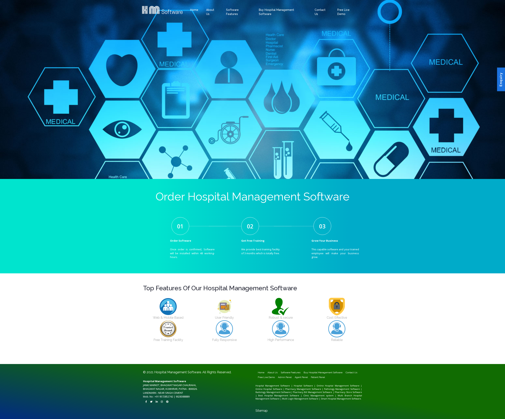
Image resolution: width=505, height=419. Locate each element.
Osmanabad (225, 353)
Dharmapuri (278, 361)
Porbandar (323, 356)
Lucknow (297, 357)
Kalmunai (164, 363)
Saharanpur (336, 357)
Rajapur (154, 355)
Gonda (260, 357)
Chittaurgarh (150, 361)
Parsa (317, 355)
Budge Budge (189, 358)
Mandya (327, 353)
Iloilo (282, 362)
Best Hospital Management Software (278, 395)
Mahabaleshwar (200, 353)
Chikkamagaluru (293, 353)
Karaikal (278, 360)
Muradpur (160, 356)
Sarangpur (147, 360)
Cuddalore (274, 361)
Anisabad (270, 354)
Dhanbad (151, 357)
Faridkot (302, 360)
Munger (202, 354)
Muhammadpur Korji (336, 355)
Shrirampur (298, 358)
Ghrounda (248, 354)
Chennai (261, 361)
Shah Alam (298, 363)
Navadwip (274, 358)
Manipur (176, 360)
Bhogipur (298, 355)
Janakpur (234, 363)
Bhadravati (286, 353)
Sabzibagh (224, 355)
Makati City (255, 362)
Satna (150, 360)
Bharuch (267, 356)
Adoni (321, 358)
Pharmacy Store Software (348, 392)
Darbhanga (171, 354)
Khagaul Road (189, 355)
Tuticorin (144, 362)
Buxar (165, 354)
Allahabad (190, 357)
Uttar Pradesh (182, 357)
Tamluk (306, 358)
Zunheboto (216, 360)
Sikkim (234, 361)
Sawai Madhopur (216, 361)
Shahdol (158, 360)
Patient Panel (318, 377)
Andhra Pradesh (317, 358)
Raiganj (286, 358)
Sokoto (341, 362)
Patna (208, 354)
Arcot (254, 361)
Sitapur (347, 357)
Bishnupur (185, 358)
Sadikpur (347, 355)
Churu (154, 361)
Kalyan (191, 353)
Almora (199, 362)
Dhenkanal (245, 360)
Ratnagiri (238, 353)
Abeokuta (335, 362)
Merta (198, 361)
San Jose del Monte (287, 362)
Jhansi (281, 357)
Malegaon (205, 353)
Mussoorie (210, 362)
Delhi (350, 356)
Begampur (350, 355)
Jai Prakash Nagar (267, 355)
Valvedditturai (183, 363)
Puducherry (274, 360)
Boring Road (227, 354)
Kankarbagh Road (347, 354)
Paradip (257, 360)
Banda (209, 357)
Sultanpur (350, 357)
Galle (168, 363)
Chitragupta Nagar (155, 356)
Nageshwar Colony (213, 354)
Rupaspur (157, 355)
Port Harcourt (311, 362)
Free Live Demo (266, 377)
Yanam (287, 360)
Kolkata (255, 358)
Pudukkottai (330, 361)
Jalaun (275, 357)
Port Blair (312, 358)
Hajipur (185, 354)
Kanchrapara (244, 358)
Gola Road (211, 355)
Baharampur (155, 358)
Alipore (144, 358)
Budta (228, 362)
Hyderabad (161, 362)
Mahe (281, 360)
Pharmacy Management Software (303, 388)
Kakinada (351, 358)
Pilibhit (326, 357)
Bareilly (216, 357)
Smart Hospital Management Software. (341, 398)
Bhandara (165, 353)
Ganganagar (165, 361)
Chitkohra (163, 356)
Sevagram (247, 353)
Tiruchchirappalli (352, 361)
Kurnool (355, 358)
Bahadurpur (171, 356)
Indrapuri (295, 355)
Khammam (169, 362)
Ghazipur (256, 357)
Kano (302, 362)
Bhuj (273, 356)
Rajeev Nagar (324, 355)
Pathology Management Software (342, 388)
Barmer (351, 360)
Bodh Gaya (162, 354)
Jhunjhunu (186, 361)
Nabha (327, 360)
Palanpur (318, 356)
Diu (348, 356)
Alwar (347, 360)
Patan (321, 356)
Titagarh (309, 358)
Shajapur (161, 360)
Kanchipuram (288, 361)
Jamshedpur (164, 357)
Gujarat (257, 356)
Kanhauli (314, 355)
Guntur (345, 358)
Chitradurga (298, 353)
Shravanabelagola (346, 353)
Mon (208, 360)
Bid (171, 353)
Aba (324, 362)
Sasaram (248, 356)
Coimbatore (270, 361)
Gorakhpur (263, 357)
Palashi (278, 358)
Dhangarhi (238, 363)
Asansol (151, 358)
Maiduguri (318, 362)
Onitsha (343, 362)
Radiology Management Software (273, 392)
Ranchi (174, 357)
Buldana (174, 353)
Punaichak (278, 354)
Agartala (192, 362)
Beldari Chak (357, 355)
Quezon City (224, 362)
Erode (285, 361)
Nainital (213, 362)
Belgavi (283, 353)
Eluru (343, 358)
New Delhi (353, 356)
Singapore (264, 363)
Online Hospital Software (268, 388)
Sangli (241, 353)
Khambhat (297, 356)
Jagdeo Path (291, 354)
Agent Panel (301, 377)
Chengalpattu (258, 361)
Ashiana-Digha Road (162, 355)
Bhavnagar (270, 356)
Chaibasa (144, 357)
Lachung (244, 361)
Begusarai (147, 354)
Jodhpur (189, 361)
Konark (252, 360)
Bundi (147, 361)
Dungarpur (160, 361)
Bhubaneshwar (233, 360)
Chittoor (335, 358)
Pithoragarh (217, 362)
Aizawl (196, 360)
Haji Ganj (355, 354)
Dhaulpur (156, 361)
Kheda (300, 356)
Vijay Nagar (325, 354)
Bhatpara (181, 358)
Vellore (154, 362)
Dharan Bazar (226, 363)
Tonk (228, 361)
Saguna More (220, 355)
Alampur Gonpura (342, 355)
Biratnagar (219, 363)
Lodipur (331, 355)
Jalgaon (188, 353)
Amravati (157, 353)
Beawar (354, 360)
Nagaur (201, 361)
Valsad (337, 356)
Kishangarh (193, 361)
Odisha (219, 360)
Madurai (307, 361)
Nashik (221, 353)
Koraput (254, 360)
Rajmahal (171, 357)
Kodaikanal (298, 361)
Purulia (284, 358)
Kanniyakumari (293, 361)
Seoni (155, 360)
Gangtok (237, 361)
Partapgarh (322, 357)
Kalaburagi (318, 353)
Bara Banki (212, 357)
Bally (158, 358)
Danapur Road (303, 354)
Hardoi (270, 357)
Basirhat (178, 358)
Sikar (224, 361)
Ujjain (170, 360)
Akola (155, 353)
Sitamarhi (251, 356)
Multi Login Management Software (300, 398)
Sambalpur (266, 360)
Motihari (198, 354)
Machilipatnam (359, 358)
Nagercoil (321, 361)
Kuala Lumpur (273, 363)
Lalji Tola (342, 354)
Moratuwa (144, 363)
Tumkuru (357, 353)
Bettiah (151, 354)
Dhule (185, 353)
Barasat (171, 358)
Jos (325, 362)
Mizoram (193, 360)
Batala (296, 360)
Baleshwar (225, 360)
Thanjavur (347, 361)
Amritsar (293, 360)
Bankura (164, 358)
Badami (274, 353)
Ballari (277, 353)
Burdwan (193, 358)
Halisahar (219, 358)
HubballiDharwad (313, 353)
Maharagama (201, 363)
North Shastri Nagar (206, 356)
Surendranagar (333, 356)
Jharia (168, 357)
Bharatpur (357, 360)
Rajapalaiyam (335, 361)
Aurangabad (162, 353)
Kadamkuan (244, 354)
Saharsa (241, 356)
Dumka (154, 357)
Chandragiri (332, 358)
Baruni (144, 354)
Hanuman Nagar (335, 354)
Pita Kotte (154, 363)
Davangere (303, 353)
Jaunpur (278, 357)
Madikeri (324, 353)
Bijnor (221, 357)
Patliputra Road (313, 354)
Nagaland (202, 360)
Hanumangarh (169, 361)
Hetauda (249, 363)
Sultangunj (279, 355)
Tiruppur (360, 361)
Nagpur (215, 353)
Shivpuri (237, 355)
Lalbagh (301, 355)
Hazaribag (160, 357)
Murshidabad (270, 358)
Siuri (304, 358)
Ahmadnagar (151, 353)
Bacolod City (265, 362)
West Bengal (360, 357)
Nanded (218, 353)
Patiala (330, 360)
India (144, 353)
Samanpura (274, 354)
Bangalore (279, 353)
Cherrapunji (186, 360)
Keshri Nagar (287, 354)
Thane (253, 353)
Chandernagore (197, 358)
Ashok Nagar (145, 355)
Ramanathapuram (340, 361)
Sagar (144, 360)
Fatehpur (244, 357)
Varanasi (356, 357)
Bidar (290, 353)
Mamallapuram (311, 361)
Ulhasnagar (256, 353)
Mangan (247, 361)
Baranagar (167, 358)
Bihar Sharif (158, 354)
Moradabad (313, 357)
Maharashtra (147, 353)
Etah (235, 357)
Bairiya (360, 355)
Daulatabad (182, 353)
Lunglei (199, 360)
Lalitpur (294, 357)
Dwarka (276, 356)
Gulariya (261, 363)
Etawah (238, 357)
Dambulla (197, 363)
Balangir (222, 360)
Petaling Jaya (294, 363)
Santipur (289, 358)
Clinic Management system (318, 395)
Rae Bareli (328, 357)
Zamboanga (260, 362)
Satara (244, 353)
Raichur (337, 353)
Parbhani (233, 353)
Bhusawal (169, 353)
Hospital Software (303, 385)
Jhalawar (182, 361)
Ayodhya (197, 357)
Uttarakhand (196, 362)
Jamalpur (188, 354)
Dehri (174, 354)
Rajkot (327, 356)
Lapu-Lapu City (295, 362)
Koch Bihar (251, 358)
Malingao (233, 362)
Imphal (179, 360)
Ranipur (185, 356)
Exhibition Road (231, 354)
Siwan (254, 356)
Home (194, 9)
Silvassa (342, 356)
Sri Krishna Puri (150, 355)
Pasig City (248, 362)
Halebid (306, 353)
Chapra (168, 354)
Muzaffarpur (205, 354)
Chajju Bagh (360, 354)
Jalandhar (316, 360)
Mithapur (352, 354)
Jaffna (148, 363)
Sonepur (217, 356)
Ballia (207, 357)
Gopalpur (319, 355)
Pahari (257, 355)
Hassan (309, 353)
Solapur (250, 353)
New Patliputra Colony (238, 354)
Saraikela (177, 357)
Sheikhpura (216, 355)
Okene (354, 362)
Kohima (205, 360)
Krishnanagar (259, 358)
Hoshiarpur (312, 360)
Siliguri (302, 358)
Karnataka (270, 353)
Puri (263, 360)
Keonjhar (248, 360)
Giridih (157, 357)
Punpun (328, 355)
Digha (295, 354)
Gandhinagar (280, 356)
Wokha (212, 360)
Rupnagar (333, 360)
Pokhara (213, 363)
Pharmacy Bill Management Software (312, 392)
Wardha (264, 353)
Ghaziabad (253, 357)
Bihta (311, 355)
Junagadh (290, 356)
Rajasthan (339, 360)
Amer (349, 360)
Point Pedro (171, 363)
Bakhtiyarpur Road (146, 356)
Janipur (188, 356)
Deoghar (147, 357)
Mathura (303, 357)
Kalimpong (235, 358)
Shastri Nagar (229, 355)
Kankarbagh (222, 354)
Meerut (306, 357)
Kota (196, 361)
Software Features (290, 372)
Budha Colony (298, 354)
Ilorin (327, 362)
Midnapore (265, 358)
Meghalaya (182, 360)
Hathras (272, 357)
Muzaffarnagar (317, 357)
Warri (346, 362)
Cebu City (237, 362)
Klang (276, 363)
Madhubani (195, 354)
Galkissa (360, 362)
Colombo (357, 362)
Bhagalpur (153, 354)
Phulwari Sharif (184, 355)
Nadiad (309, 356)
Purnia (236, 356)
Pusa (238, 356)
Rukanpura (167, 356)
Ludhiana (324, 360)
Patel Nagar (199, 355)
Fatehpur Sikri (248, 357)
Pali (207, 361)
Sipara (224, 356)
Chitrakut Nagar (261, 355)
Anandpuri (252, 354)
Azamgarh (200, 357)
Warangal (186, 362)
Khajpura (339, 354)
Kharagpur (247, 358)
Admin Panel (285, 377)
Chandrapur (177, 353)
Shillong (190, 360)
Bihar (360, 353)
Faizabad (241, 357)
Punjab (290, 360)
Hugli (224, 358)
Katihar (192, 354)
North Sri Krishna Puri (319, 354)
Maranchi (233, 356)
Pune (236, 353)
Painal (226, 356)
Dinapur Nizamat (178, 354)
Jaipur (173, 361)
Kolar (321, 353)
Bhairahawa (257, 363)
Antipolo (252, 362)
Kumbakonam (303, 361)
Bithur (223, 357)
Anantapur (327, 358)
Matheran (208, 353)
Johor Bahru (280, 363)
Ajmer (344, 360)
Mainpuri (300, 357)
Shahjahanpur (343, 357)
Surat (329, 356)
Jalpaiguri (231, 358)
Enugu (332, 362)
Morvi (307, 356)
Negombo (150, 363)
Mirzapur (309, 357)
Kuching (290, 363)
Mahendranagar (245, 363)
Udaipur (231, 361)
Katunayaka (179, 363)
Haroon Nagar (179, 355)
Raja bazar (174, 355)
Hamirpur (266, 357)
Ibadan (304, 362)
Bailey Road (218, 354)
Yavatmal (267, 353)
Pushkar (212, 361)
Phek (210, 360)
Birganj (223, 363)
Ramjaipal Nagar (252, 355)
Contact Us (351, 372)
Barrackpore (175, 358)
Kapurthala (320, 360)
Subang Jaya (284, 363)
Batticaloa (175, 363)
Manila (221, 362)
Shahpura (221, 361)
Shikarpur (200, 356)
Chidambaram (266, 361)
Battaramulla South (192, 363)
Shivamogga (341, 353)
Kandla (294, 356)
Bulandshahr (229, 357)
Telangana (157, 362)
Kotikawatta (206, 363)
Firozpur (306, 360)
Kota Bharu (268, 363)
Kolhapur (196, 353)
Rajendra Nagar (266, 354)
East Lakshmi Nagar (212, 356)
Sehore (153, 360)
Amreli (264, 356)
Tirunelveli (357, 361)
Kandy (157, 363)
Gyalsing (240, 361)
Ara (361, 353)
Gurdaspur (309, 360)
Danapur (220, 356)
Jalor (179, 361)
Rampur (332, 357)
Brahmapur (238, 360)
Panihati (280, 358)
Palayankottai (325, 361)
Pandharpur (229, 353)
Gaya (183, 354)
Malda (263, 358)
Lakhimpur (290, 357)
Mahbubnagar (173, 362)
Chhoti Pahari (272, 355)
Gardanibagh (308, 354)
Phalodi (209, 361)
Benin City (315, 362)
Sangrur (336, 360)
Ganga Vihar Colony (169, 355)
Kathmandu (210, 363)
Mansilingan (269, 362)
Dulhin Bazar (197, 356)
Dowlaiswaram (339, 358)
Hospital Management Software (177, 372)
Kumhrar (283, 355)
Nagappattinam (316, 361)
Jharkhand (357, 356)
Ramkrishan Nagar (177, 356)
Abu (342, 360)
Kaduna (307, 362)
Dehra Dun (203, 362)
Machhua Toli (192, 356)
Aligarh (187, 357)
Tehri (353, 357)
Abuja (338, 362)
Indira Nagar (330, 354)
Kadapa (348, 358)
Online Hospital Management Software (338, 385)
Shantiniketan (294, 358)
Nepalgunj (253, 363)
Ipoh (287, 363)
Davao (230, 362)
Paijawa (208, 355)
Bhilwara (360, 360)
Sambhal (339, 357)
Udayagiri (270, 360)
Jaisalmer (176, 361)
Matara (187, 363)
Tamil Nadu (251, 361)
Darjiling (202, 358)
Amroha (194, 357)
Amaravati (324, 358)
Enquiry (501, 79)
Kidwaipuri (261, 354)
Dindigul (282, 361)
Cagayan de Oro (274, 362)
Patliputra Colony (204, 355)
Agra (185, 357)
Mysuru (334, 353)
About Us (272, 372)
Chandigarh (299, 360)
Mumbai (212, 353)
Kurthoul (291, 355)
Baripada (229, 360)
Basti (218, 357)
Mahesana (303, 356)
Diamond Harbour (206, 358)
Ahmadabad (261, 356)
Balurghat (160, 358)
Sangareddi (182, 362)
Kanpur (287, 357)
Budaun (226, 357)
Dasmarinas (279, 362)
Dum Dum (212, 358)
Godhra (283, 356)
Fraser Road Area (257, 354)
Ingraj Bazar (227, 358)
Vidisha (173, 360)
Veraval (340, 356)
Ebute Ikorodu (350, 362)
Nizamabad (178, 362)
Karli (193, 353)
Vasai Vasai (260, 353)
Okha (315, 356)
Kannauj (284, 357)
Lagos (299, 362)
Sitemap (261, 410)
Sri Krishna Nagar (246, 355)
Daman (345, 356)
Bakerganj (181, 356)
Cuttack (241, 360)
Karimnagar (165, 362)
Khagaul (150, 356)
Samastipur (244, 356)
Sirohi (226, 361)
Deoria (233, 357)
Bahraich (204, 357)
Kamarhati (239, 358)
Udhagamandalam (149, 362)
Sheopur (164, 360)
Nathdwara (204, 361)
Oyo (330, 362)
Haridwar (206, 362)
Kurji (353, 355)
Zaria (322, 362)
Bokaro (360, 356)
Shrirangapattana (352, 353)
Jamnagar (287, 356)
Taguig (245, 362)
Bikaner (144, 361)
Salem (345, 361)
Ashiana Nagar (287, 355)
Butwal (241, 363)
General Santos (241, 362)
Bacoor (291, 362)
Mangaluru (331, 353)
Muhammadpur (241, 355)
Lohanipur (282, 354)
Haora (222, 358)
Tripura (189, 362)
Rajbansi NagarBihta (306, 355)
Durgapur (215, 358)
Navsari (312, 356)
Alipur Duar (147, 358)
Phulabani (261, 360)
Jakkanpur (233, 355)
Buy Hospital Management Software (323, 372)
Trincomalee (161, 363)
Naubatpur (229, 356)
